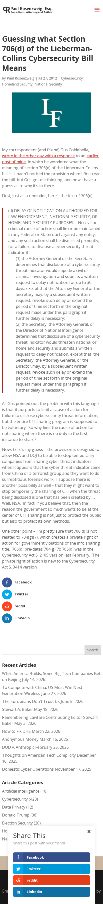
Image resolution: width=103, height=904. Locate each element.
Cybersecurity (72, 78)
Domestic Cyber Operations (28, 769)
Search (92, 650)
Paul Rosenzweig (20, 78)
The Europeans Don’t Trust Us (31, 701)
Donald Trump (16, 815)
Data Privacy (13, 807)
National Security (48, 84)
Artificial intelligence (21, 791)
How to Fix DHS (16, 731)
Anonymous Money (20, 739)
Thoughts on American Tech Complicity (39, 755)
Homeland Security (17, 84)
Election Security (17, 823)
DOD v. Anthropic (18, 747)
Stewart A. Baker (17, 709)
